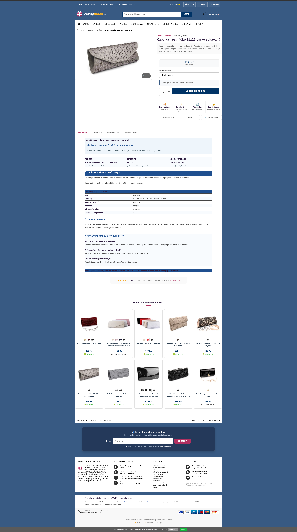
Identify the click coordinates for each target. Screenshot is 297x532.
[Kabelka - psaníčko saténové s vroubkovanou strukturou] (118, 323)
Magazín (93, 420)
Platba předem (157, 478)
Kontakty (215, 4)
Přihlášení (189, 4)
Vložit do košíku (196, 91)
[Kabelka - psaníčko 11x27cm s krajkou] (208, 323)
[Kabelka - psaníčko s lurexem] (89, 323)
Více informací (162, 529)
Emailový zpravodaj (165, 446)
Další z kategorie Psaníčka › (148, 302)
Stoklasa (160, 36)
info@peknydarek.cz (198, 476)
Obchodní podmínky (159, 468)
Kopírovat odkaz (211, 117)
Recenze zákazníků (159, 483)
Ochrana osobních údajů (197, 420)
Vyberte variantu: (165, 70)
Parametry (98, 132)
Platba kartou (157, 481)
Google (159, 523)
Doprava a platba (113, 132)
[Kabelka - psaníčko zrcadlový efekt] (208, 374)
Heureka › (175, 280)
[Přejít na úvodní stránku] (77, 30)
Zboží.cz (149, 523)
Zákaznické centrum (104, 420)
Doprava (202, 4)
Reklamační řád (158, 470)
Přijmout (183, 529)
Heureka (138, 523)
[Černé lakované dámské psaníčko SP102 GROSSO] (148, 374)
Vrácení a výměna (132, 132)
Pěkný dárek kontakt (213, 420)
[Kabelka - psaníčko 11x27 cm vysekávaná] (113, 57)
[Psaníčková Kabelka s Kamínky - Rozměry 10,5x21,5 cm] (178, 374)
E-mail (108, 441)
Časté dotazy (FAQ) (83, 420)
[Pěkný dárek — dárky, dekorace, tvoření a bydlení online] (93, 13)
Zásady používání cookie (160, 485)
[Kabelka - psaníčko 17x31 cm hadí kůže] (178, 323)
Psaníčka (168, 36)
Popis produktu (83, 132)
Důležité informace (158, 476)
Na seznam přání (167, 117)
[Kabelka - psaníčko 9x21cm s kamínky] (118, 374)
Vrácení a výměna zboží (160, 472)
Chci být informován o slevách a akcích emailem (149, 446)
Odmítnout (172, 529)
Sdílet (189, 117)
